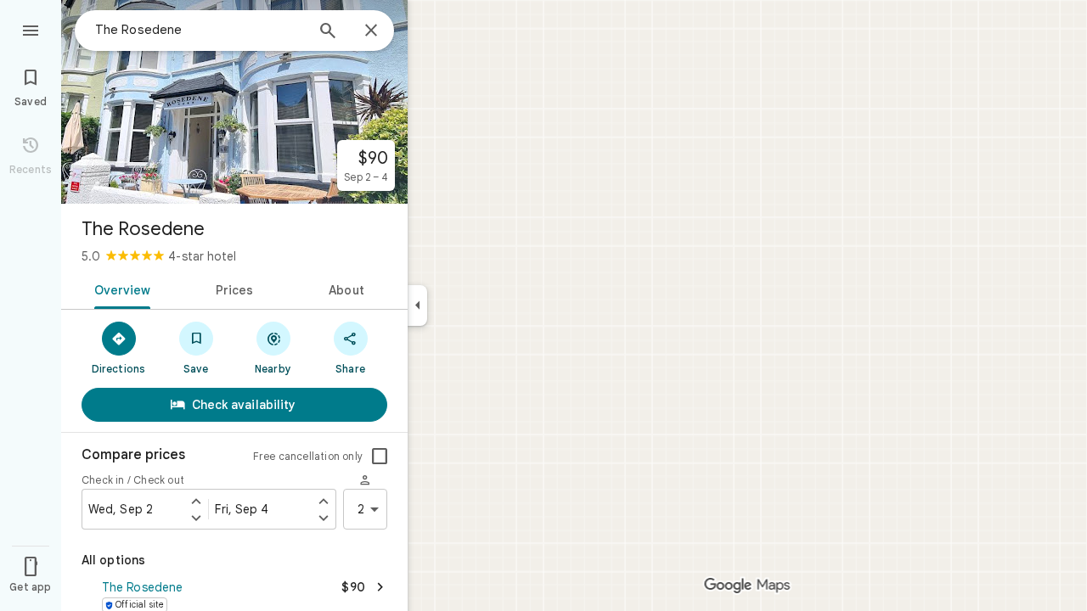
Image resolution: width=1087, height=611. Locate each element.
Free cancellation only (308, 456)
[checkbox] (379, 456)
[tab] (119, 288)
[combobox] (199, 30)
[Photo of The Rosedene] (234, 102)
